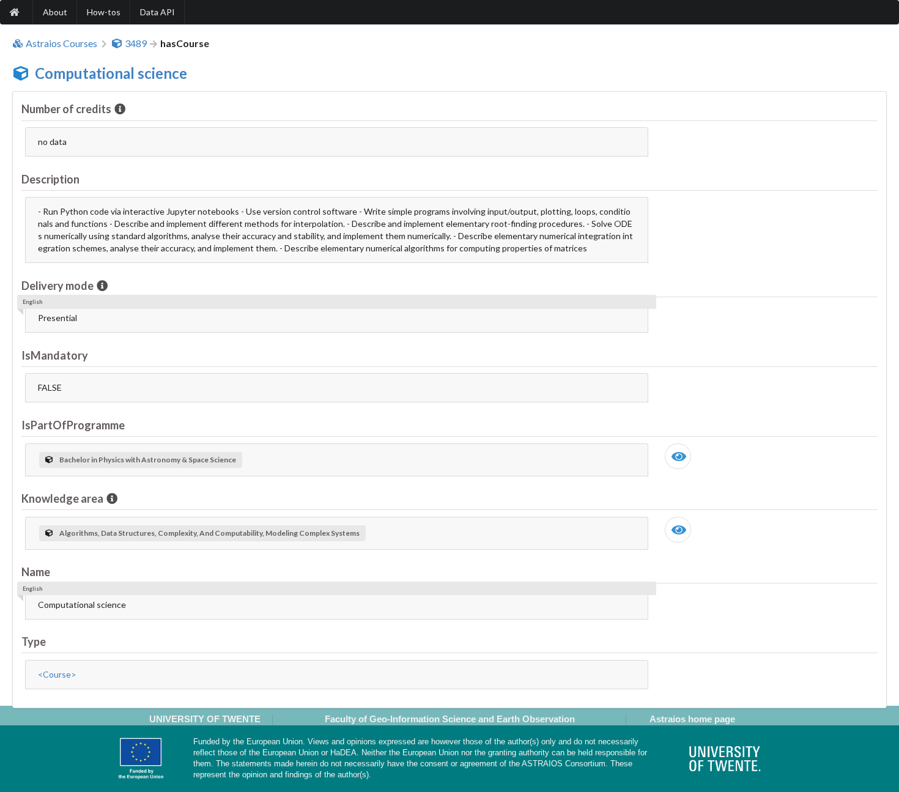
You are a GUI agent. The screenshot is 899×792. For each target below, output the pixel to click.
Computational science (111, 73)
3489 (136, 43)
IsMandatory (54, 355)
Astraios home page (692, 719)
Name (35, 572)
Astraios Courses (61, 43)
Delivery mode (57, 285)
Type (33, 641)
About (55, 12)
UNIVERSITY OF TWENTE (205, 719)
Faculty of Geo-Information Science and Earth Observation (450, 719)
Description (50, 179)
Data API (157, 12)
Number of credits (66, 109)
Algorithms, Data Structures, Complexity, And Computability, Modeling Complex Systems (209, 533)
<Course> (57, 674)
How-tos (103, 12)
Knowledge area (62, 498)
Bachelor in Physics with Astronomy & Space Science (147, 459)
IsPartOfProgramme (73, 425)
